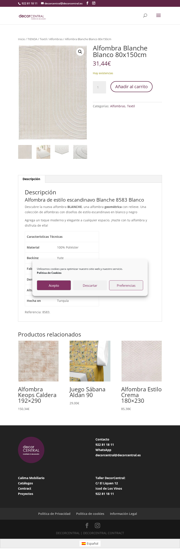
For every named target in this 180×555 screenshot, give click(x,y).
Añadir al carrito (131, 87)
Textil (43, 39)
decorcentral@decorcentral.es (118, 455)
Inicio (21, 39)
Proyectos (25, 494)
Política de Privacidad (54, 514)
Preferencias (126, 285)
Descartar (90, 285)
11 (112, 444)
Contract (24, 488)
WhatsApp (103, 450)
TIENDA (32, 39)
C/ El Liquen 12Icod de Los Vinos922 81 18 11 (108, 488)
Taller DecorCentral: (110, 478)
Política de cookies (90, 514)
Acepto (54, 285)
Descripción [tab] (31, 179)
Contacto (102, 439)
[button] (80, 52)
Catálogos (25, 483)
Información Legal (123, 514)
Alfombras (56, 39)
